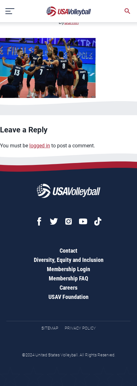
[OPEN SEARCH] (127, 11)
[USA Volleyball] (69, 11)
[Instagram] (68, 221)
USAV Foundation (68, 296)
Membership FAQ (68, 278)
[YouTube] (83, 221)
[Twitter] (54, 221)
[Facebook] (39, 221)
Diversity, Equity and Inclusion (69, 259)
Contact (68, 250)
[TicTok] (98, 221)
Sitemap (49, 328)
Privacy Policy (80, 328)
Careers (68, 287)
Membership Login (68, 269)
